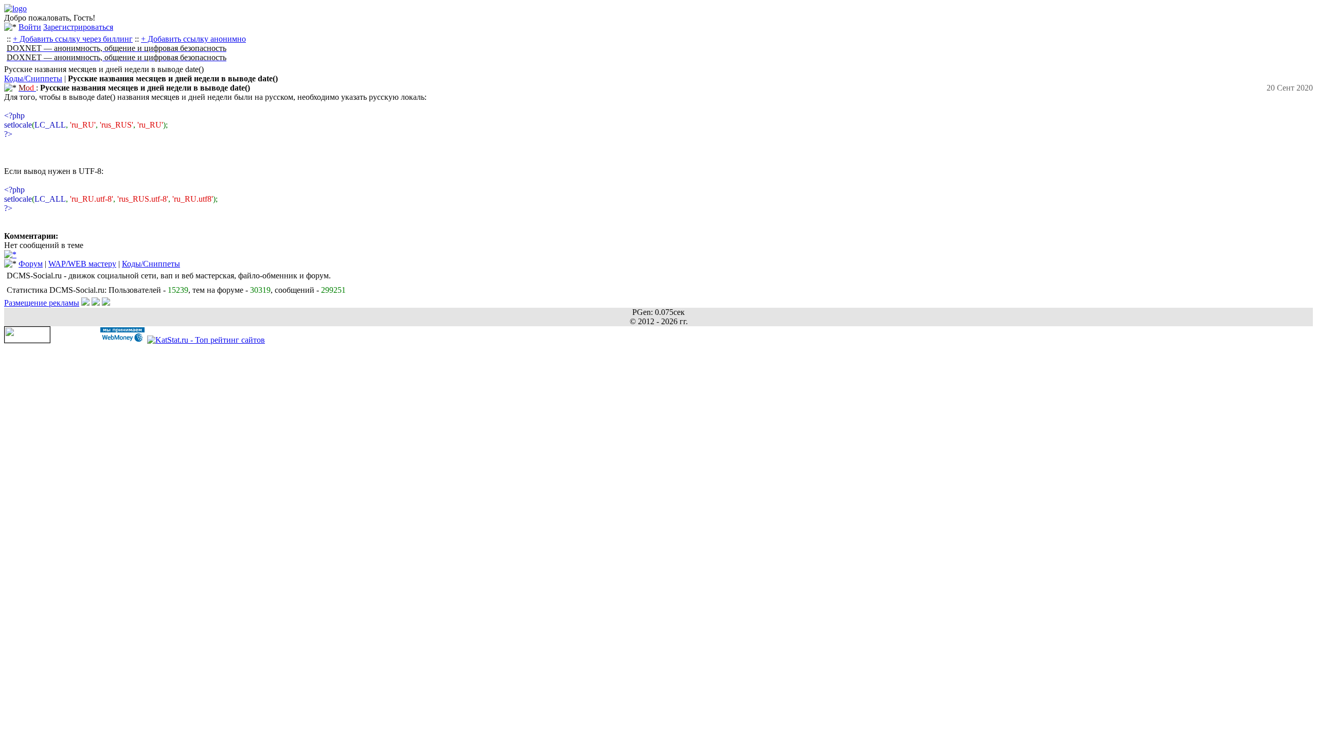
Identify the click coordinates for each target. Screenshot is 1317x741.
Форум (31, 263)
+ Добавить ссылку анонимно (193, 38)
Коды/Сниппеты (33, 78)
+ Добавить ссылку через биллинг (73, 38)
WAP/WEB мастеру (82, 263)
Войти (30, 27)
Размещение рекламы (41, 302)
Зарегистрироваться (78, 27)
